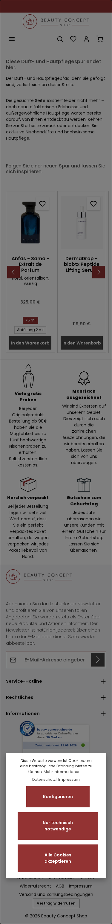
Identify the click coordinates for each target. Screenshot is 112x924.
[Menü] (12, 39)
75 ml (30, 320)
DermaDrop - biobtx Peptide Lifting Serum (81, 264)
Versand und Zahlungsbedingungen (56, 894)
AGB (60, 886)
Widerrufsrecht (35, 886)
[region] (56, 272)
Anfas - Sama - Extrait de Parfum (30, 264)
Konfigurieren (58, 797)
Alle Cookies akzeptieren (58, 858)
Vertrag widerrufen (56, 903)
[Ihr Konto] (86, 39)
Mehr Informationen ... (64, 771)
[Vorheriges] (13, 272)
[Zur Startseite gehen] (56, 21)
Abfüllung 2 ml (30, 329)
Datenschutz (44, 779)
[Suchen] (60, 39)
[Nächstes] (98, 272)
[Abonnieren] (98, 660)
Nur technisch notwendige (58, 826)
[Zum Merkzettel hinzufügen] (42, 203)
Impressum (81, 886)
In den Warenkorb (30, 343)
